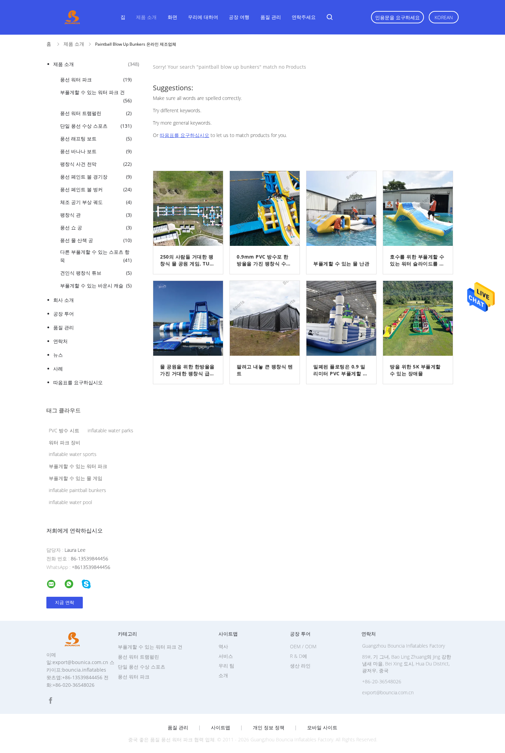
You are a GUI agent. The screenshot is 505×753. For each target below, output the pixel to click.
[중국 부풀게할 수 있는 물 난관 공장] (343, 208)
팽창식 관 (96, 215)
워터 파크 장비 (64, 442)
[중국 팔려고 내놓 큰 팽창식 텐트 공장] (267, 318)
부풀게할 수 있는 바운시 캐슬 (96, 285)
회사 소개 (63, 300)
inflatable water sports (73, 454)
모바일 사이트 (322, 727)
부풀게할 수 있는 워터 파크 (78, 466)
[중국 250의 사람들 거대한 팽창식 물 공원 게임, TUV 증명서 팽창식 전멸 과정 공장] (190, 208)
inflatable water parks (110, 430)
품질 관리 (270, 17)
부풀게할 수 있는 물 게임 (75, 478)
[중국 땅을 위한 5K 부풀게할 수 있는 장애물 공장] (420, 318)
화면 (172, 17)
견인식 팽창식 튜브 (96, 273)
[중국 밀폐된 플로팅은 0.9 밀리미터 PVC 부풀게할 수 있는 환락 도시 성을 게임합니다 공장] (343, 318)
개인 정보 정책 (268, 727)
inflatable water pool (70, 502)
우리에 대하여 (203, 17)
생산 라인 (300, 665)
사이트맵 (220, 727)
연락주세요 (304, 17)
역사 (223, 646)
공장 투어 (63, 313)
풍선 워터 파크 (96, 79)
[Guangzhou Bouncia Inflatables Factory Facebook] (50, 701)
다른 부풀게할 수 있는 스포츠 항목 (96, 256)
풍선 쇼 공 (96, 227)
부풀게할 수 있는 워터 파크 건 (96, 96)
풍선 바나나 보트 (96, 151)
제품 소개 (146, 17)
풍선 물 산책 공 (96, 240)
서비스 (225, 656)
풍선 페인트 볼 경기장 (96, 176)
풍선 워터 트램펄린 (96, 113)
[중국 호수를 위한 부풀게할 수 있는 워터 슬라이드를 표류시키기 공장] (420, 208)
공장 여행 (239, 17)
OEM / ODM (303, 646)
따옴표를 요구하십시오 (78, 382)
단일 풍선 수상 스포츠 (96, 126)
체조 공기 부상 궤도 (96, 202)
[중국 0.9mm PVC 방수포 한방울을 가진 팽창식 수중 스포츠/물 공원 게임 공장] (267, 208)
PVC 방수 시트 (64, 430)
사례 (58, 368)
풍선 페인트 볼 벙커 (96, 189)
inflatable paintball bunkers (77, 490)
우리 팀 (226, 665)
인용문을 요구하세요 (397, 17)
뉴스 (58, 355)
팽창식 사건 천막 (96, 164)
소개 (223, 675)
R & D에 (298, 656)
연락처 (60, 341)
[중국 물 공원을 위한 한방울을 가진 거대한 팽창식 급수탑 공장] (190, 318)
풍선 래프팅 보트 (96, 138)
